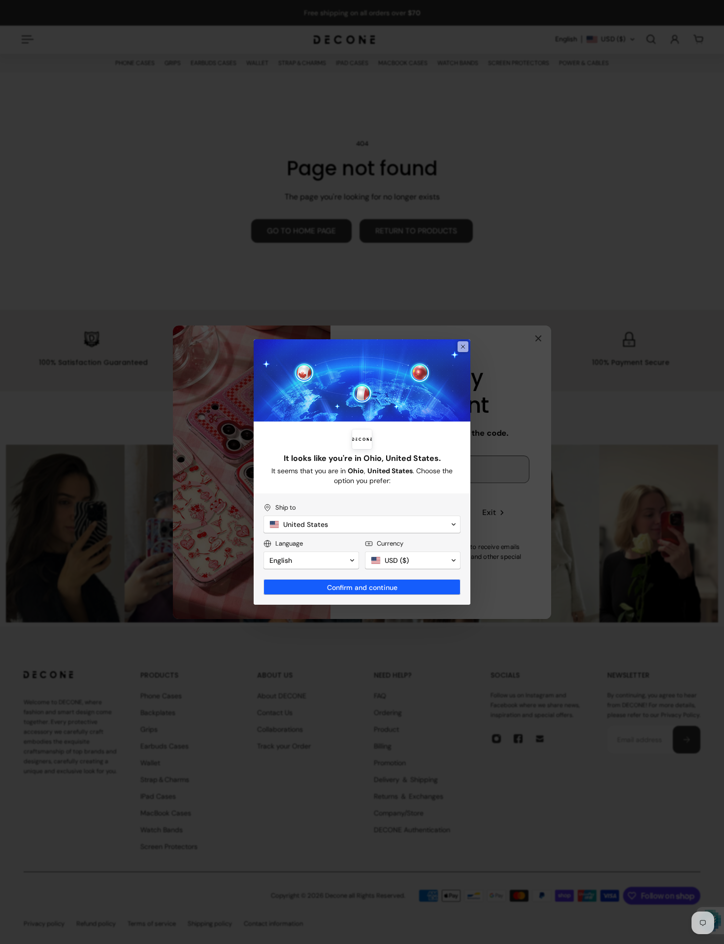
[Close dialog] (463, 346)
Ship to (285, 507)
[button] (362, 524)
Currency (390, 543)
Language (289, 543)
